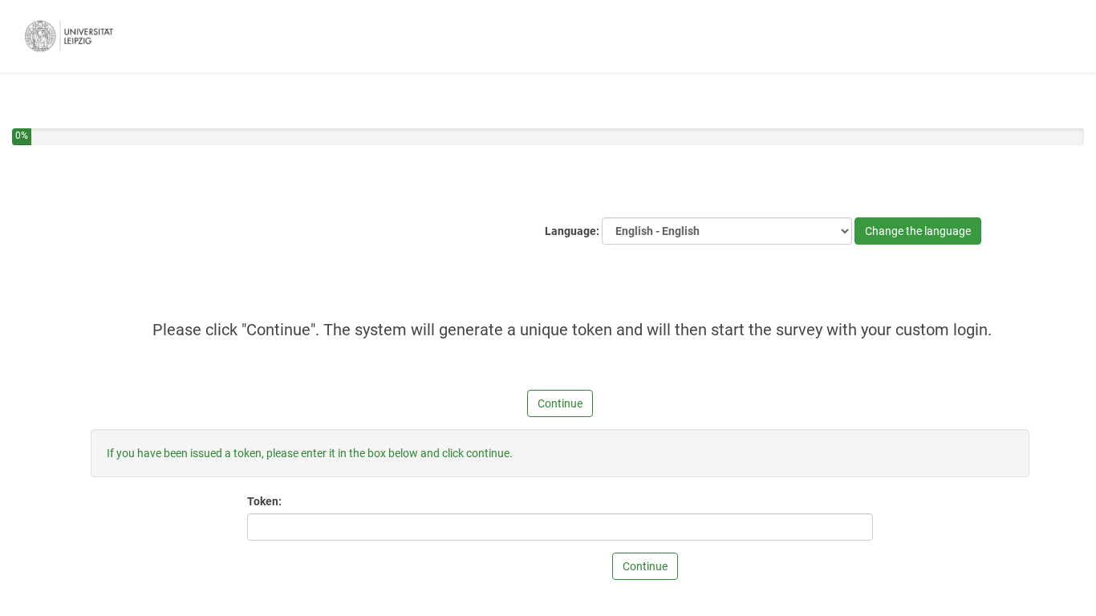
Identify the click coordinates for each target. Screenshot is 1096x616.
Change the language (918, 231)
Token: (264, 501)
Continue (560, 403)
